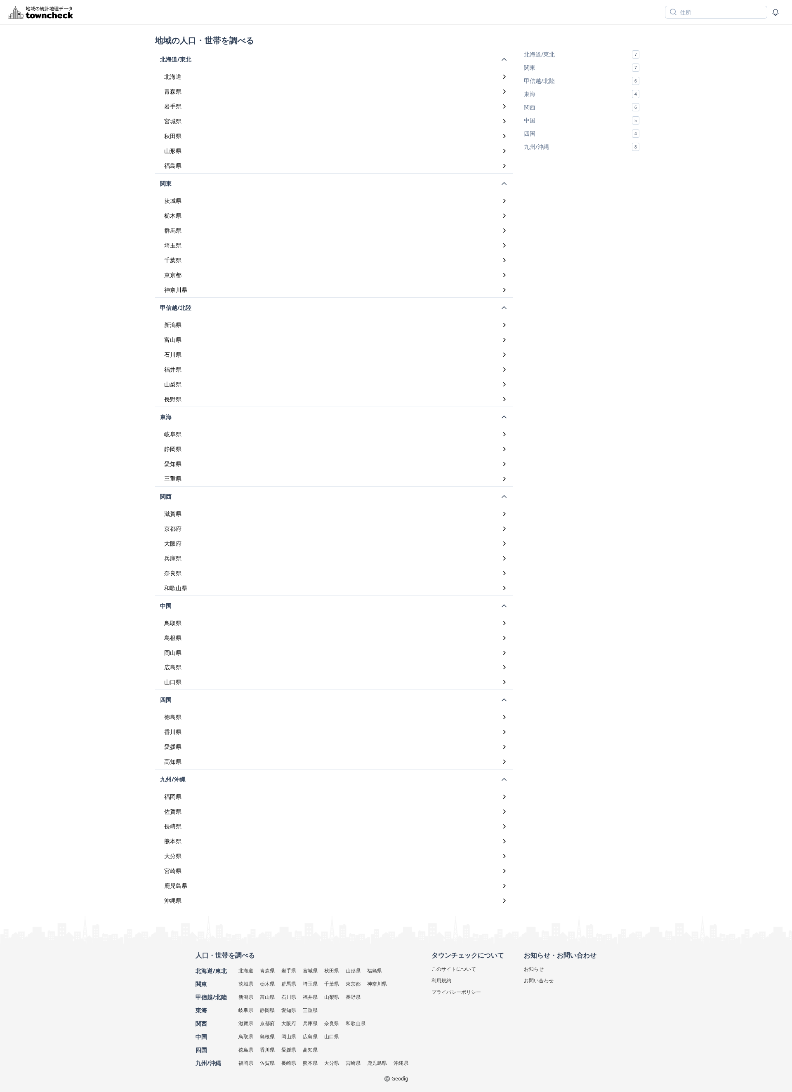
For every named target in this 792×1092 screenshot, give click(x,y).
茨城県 (173, 201)
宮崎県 (173, 871)
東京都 (173, 275)
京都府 (173, 528)
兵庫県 (173, 558)
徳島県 (173, 717)
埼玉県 (173, 245)
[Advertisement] (582, 209)
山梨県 (173, 384)
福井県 (173, 369)
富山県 (173, 340)
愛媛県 (173, 747)
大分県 (173, 856)
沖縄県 (173, 900)
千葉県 (173, 260)
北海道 (173, 76)
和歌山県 (175, 588)
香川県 (173, 732)
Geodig (399, 1078)
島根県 (173, 638)
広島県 (173, 667)
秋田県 (173, 136)
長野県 (173, 399)
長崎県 (173, 826)
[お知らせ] (775, 12)
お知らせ (534, 968)
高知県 (173, 761)
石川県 (173, 354)
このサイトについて (453, 968)
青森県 (173, 91)
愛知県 (173, 464)
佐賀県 (173, 811)
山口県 (173, 682)
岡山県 (173, 653)
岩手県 (173, 106)
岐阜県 (173, 434)
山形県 (173, 151)
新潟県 (173, 325)
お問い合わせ (539, 980)
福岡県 (173, 796)
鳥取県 (173, 623)
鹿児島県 (175, 886)
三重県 (173, 478)
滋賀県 (173, 514)
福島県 (173, 165)
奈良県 (173, 573)
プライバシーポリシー (456, 992)
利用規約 (441, 980)
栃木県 (173, 215)
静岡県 (173, 449)
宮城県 (173, 121)
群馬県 (173, 230)
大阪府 (173, 543)
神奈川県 (175, 290)
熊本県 (173, 841)
